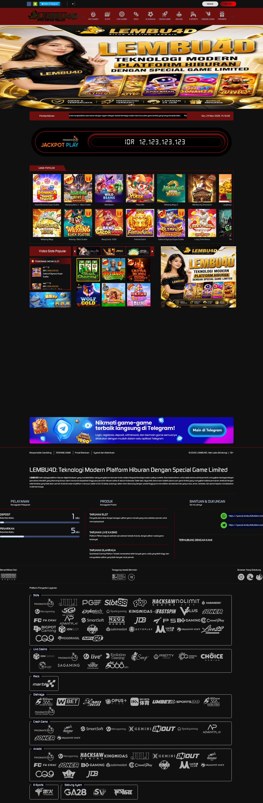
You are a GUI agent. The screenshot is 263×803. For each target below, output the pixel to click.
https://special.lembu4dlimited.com (246, 516)
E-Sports (193, 19)
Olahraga (150, 19)
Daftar (228, 4)
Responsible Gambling (41, 452)
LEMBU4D (34, 477)
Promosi (222, 19)
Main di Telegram (51, 4)
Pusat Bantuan (82, 452)
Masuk (210, 4)
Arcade (179, 19)
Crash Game (165, 19)
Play (72, 145)
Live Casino (122, 19)
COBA (90, 265)
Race (136, 19)
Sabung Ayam (207, 19)
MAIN (49, 188)
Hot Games (93, 19)
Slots (107, 19)
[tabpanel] (131, 67)
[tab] (89, 251)
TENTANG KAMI (63, 452)
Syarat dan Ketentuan (104, 452)
